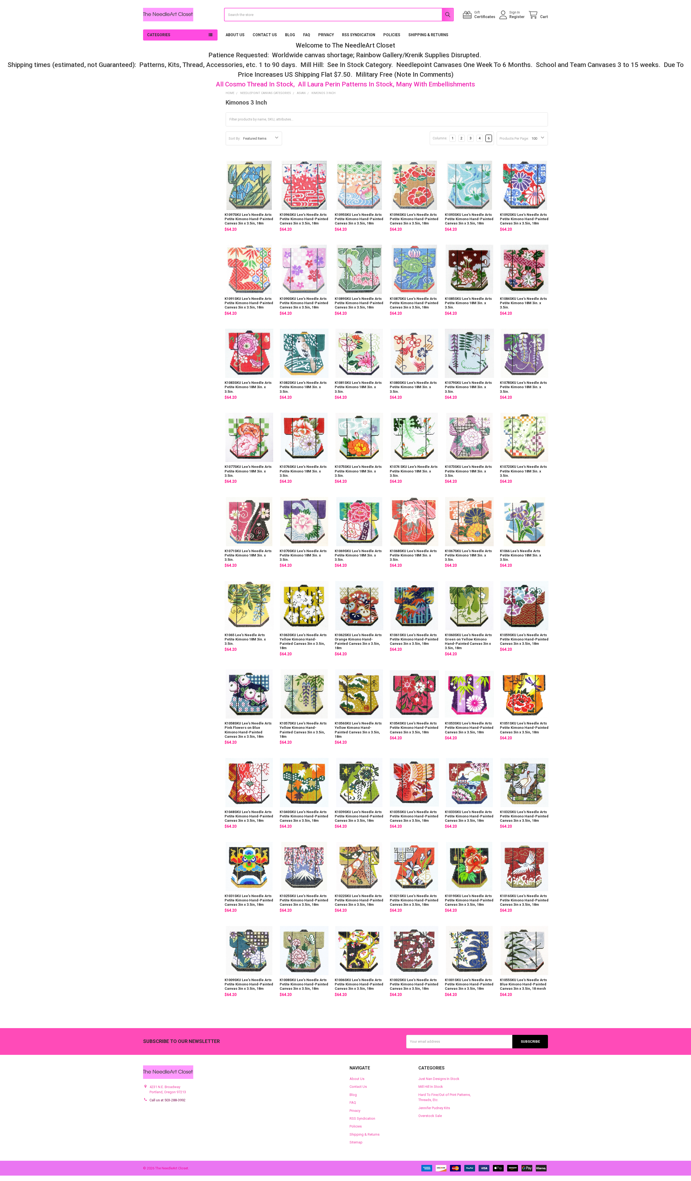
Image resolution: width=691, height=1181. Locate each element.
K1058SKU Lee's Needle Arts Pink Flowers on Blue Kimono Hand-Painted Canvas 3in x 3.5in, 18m (248, 730)
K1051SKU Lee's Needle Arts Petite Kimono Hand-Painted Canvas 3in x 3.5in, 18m (524, 727)
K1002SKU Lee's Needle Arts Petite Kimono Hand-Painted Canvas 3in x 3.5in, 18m (414, 984)
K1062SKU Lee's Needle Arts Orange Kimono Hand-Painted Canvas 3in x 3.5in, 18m (358, 641)
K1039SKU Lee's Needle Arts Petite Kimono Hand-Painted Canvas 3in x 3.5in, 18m (359, 816)
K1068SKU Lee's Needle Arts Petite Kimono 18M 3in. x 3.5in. (413, 555)
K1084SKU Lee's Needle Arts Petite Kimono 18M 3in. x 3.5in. (523, 303)
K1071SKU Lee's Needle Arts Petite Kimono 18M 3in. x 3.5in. (248, 555)
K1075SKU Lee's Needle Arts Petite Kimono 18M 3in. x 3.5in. (358, 471)
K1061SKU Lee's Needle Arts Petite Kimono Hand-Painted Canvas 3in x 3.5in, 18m (414, 639)
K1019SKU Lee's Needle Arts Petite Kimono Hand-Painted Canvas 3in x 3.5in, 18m (469, 900)
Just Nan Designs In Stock (438, 1079)
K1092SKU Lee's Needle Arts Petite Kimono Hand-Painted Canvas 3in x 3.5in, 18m (524, 219)
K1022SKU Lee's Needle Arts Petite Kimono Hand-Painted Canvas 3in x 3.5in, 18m (359, 900)
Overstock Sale (430, 1116)
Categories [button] (158, 35)
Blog (290, 35)
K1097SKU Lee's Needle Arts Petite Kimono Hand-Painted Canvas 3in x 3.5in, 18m (249, 219)
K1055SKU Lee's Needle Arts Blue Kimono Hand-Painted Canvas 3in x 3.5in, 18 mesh (523, 984)
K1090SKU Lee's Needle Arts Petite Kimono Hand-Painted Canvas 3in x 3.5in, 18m (304, 303)
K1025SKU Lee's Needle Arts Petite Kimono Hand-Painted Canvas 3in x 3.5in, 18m (304, 900)
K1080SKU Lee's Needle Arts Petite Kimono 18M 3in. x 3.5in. (413, 387)
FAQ (306, 35)
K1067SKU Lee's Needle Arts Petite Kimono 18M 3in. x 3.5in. (468, 555)
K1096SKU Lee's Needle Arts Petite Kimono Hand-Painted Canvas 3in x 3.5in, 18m (304, 219)
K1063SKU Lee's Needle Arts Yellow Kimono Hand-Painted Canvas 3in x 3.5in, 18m (303, 641)
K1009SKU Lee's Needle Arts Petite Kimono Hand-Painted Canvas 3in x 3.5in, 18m (249, 984)
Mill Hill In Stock (430, 1087)
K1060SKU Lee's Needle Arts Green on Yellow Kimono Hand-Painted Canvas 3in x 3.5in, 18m (468, 641)
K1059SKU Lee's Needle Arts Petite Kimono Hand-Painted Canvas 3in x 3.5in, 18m (524, 639)
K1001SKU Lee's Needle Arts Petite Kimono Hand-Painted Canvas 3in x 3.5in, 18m (469, 984)
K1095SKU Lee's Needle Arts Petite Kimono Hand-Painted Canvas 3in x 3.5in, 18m (359, 219)
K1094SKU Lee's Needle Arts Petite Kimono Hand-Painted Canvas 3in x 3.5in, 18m (414, 219)
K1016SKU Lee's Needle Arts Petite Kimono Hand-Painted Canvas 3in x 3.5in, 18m (524, 900)
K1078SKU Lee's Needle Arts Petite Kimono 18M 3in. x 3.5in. (523, 387)
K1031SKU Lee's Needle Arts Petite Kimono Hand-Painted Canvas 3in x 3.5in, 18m (249, 900)
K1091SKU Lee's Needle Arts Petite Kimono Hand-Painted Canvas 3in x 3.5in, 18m (249, 303)
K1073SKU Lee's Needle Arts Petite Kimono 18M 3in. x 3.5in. (468, 471)
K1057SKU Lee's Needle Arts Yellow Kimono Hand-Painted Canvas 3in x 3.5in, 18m (303, 730)
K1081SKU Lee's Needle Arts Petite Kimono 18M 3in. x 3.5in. (358, 387)
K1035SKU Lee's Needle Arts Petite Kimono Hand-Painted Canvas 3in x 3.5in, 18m (414, 816)
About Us (235, 35)
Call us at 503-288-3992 (167, 1100)
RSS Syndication (358, 35)
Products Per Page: (514, 138)
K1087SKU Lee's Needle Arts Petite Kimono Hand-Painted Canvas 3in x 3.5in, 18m (414, 303)
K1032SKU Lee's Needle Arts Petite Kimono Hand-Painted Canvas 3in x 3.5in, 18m (524, 816)
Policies (391, 35)
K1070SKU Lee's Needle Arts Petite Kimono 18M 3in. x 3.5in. (303, 555)
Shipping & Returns (428, 35)
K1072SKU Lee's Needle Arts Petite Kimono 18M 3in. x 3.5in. (523, 471)
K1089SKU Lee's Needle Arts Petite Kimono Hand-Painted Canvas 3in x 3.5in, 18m (359, 303)
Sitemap (356, 1142)
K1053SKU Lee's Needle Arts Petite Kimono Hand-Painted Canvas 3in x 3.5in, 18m (469, 727)
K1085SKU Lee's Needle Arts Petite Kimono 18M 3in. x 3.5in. (468, 303)
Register (517, 17)
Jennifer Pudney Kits (434, 1108)
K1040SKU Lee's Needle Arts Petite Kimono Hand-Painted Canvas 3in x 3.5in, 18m (304, 816)
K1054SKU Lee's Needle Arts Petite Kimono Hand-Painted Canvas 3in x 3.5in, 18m (414, 727)
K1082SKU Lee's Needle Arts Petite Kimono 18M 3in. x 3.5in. (303, 387)
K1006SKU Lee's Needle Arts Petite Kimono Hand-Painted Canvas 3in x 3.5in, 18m (359, 984)
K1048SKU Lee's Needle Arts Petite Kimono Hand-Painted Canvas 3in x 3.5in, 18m (249, 816)
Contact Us (265, 35)
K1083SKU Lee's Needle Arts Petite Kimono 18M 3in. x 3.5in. (248, 387)
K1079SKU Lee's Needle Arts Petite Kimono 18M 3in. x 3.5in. (468, 387)
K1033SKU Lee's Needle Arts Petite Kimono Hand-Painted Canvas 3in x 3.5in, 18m (469, 816)
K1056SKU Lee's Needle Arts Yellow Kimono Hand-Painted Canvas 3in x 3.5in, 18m (358, 730)
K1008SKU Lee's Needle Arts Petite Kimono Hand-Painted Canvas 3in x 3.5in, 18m (304, 984)
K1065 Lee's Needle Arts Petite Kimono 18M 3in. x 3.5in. (245, 639)
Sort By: (235, 138)
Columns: (440, 138)
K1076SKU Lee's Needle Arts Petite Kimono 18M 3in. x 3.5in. (303, 471)
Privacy (326, 35)
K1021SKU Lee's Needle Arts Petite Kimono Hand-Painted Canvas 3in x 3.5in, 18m (414, 900)
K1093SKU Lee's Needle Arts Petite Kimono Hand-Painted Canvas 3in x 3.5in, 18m (469, 219)
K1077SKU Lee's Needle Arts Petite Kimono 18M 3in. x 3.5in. (248, 471)
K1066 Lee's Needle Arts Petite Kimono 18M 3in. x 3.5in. (520, 555)
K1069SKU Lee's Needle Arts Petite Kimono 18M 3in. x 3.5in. (358, 555)
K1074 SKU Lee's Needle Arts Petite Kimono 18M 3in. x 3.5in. (414, 471)
